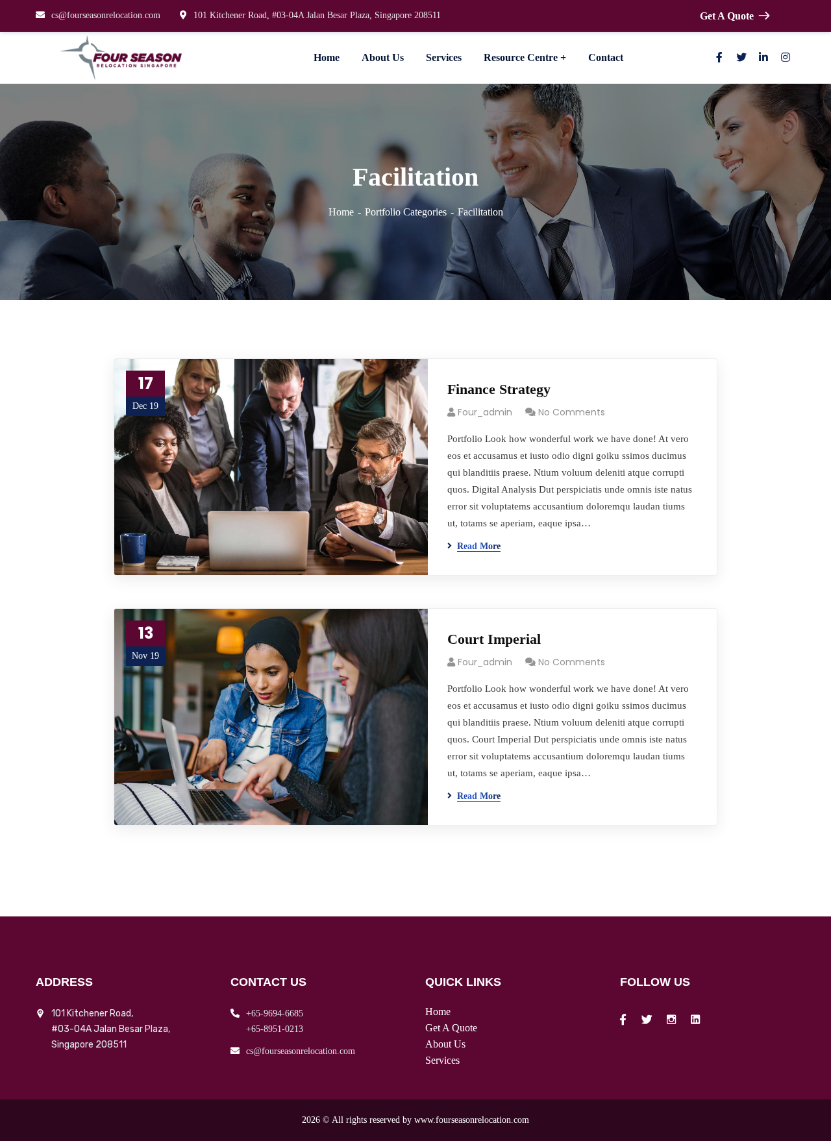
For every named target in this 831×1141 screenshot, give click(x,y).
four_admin (485, 412)
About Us (445, 1043)
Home (341, 211)
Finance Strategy (499, 389)
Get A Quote (727, 15)
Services (442, 1060)
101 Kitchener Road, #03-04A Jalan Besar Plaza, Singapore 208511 (317, 15)
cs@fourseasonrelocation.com (105, 15)
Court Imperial (494, 639)
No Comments (571, 412)
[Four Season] (123, 58)
